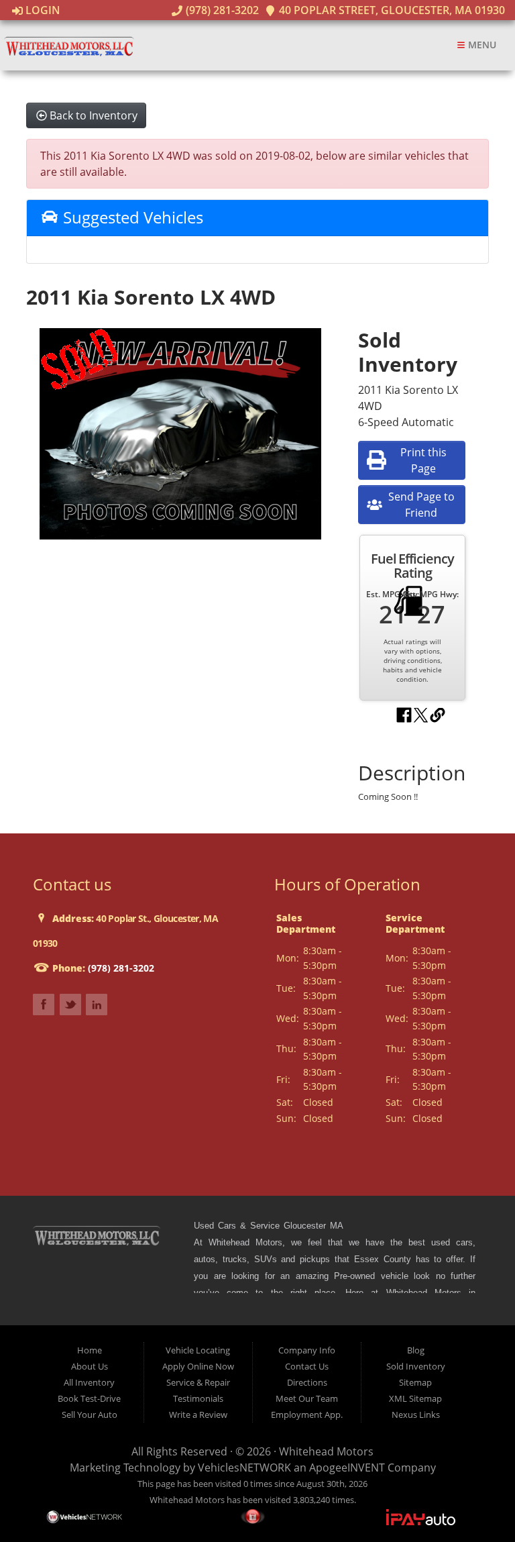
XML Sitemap (415, 1398)
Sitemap (415, 1382)
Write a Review (198, 1414)
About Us (89, 1366)
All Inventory (89, 1382)
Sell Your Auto (89, 1414)
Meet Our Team (307, 1398)
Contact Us (307, 1366)
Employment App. (307, 1414)
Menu (480, 44)
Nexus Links (416, 1414)
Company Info (306, 1350)
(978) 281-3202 (220, 10)
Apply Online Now (198, 1366)
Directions (307, 1382)
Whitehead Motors (326, 1451)
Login (41, 10)
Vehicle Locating (198, 1350)
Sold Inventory (415, 1366)
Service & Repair (198, 1382)
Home (89, 1350)
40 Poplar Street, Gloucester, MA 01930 (390, 10)
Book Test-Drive (89, 1398)
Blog (415, 1350)
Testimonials (198, 1398)
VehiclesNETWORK (244, 1467)
